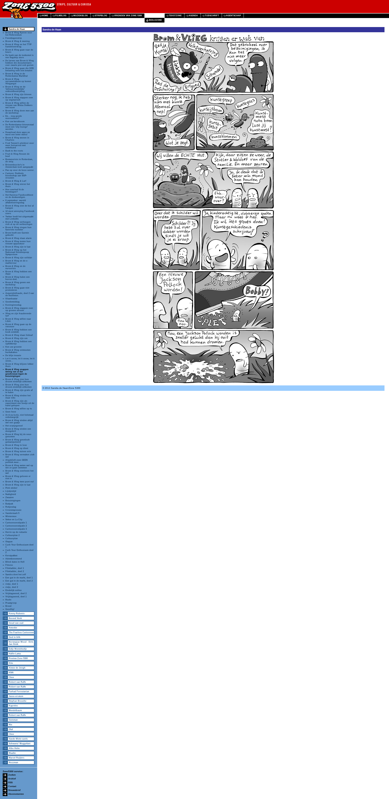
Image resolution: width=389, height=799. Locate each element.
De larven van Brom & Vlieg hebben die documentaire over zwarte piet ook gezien (19, 63)
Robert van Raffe (17, 682)
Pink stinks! (11, 488)
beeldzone (155, 20)
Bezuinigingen (12, 500)
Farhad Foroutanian (19, 691)
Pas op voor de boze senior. (19, 170)
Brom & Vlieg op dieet (16, 448)
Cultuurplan (11, 538)
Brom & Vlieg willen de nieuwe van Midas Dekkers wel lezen (18, 105)
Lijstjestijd (10, 491)
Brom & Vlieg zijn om (16, 338)
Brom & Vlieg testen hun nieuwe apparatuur (18, 242)
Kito (11, 663)
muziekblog (80, 15)
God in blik (14, 637)
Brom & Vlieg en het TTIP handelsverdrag (18, 45)
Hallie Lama (15, 653)
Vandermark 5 (12, 513)
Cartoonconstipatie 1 (16, 523)
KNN (11, 672)
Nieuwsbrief (14, 790)
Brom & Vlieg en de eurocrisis (15, 267)
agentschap (233, 15)
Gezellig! (9, 609)
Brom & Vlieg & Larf (15, 181)
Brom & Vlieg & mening (17, 41)
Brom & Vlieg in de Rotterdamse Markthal (16, 75)
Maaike (12, 753)
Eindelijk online (13, 590)
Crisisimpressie (13, 510)
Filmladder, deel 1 (14, 568)
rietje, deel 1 (11, 584)
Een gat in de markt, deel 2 (19, 581)
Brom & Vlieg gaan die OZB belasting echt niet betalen (19, 69)
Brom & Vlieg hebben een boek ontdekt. (18, 331)
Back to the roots (14, 151)
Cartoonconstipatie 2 (16, 526)
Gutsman (13, 720)
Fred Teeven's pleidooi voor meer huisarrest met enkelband (19, 145)
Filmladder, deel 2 (14, 571)
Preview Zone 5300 (18, 658)
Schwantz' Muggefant (19, 743)
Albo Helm (14, 748)
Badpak (9, 504)
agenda (193, 15)
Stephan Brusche (17, 701)
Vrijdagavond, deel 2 (16, 593)
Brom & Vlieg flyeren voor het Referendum (18, 34)
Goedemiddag (12, 302)
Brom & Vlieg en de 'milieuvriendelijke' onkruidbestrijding (15, 89)
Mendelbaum (15, 710)
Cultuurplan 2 (12, 535)
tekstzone (175, 15)
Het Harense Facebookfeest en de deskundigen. (19, 196)
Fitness (9, 565)
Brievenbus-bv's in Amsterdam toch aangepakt (19, 166)
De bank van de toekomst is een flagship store (19, 56)
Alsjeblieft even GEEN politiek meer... (16, 461)
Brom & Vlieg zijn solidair (18, 257)
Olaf (11, 729)
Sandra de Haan (17, 29)
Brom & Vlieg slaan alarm (18, 238)
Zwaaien (9, 497)
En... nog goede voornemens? (13, 117)
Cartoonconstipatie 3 (16, 529)
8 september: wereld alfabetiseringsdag (15, 201)
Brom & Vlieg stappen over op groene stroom (19, 309)
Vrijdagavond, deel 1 (16, 596)
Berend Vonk (15, 618)
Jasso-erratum (16, 696)
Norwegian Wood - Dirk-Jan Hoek (21, 643)
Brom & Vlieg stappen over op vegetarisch (19, 98)
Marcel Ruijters (16, 758)
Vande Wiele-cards (18, 739)
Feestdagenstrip (13, 38)
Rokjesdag (10, 507)
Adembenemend (13, 559)
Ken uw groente (13, 347)
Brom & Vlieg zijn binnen (18, 94)
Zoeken (12, 775)
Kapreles (13, 706)
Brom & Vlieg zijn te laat (17, 247)
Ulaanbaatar (11, 299)
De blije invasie (13, 355)
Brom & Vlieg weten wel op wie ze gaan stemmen (19, 466)
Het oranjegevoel (14, 426)
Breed (8, 606)
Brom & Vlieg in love (16, 445)
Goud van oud (16, 623)
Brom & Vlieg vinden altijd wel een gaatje (19, 421)
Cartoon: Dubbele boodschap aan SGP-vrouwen (16, 175)
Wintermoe (10, 516)
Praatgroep (11, 603)
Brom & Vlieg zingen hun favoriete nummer (18, 228)
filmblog (60, 15)
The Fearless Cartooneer (21, 632)
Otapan (9, 541)
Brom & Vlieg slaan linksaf (19, 335)
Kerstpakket (11, 555)
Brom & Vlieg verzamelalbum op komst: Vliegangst (18, 81)
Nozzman (13, 762)
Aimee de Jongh (17, 668)
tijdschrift (212, 15)
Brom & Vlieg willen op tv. (18, 409)
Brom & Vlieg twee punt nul (19, 482)
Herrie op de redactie (16, 532)
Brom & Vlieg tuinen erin (18, 451)
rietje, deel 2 (11, 587)
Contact (12, 786)
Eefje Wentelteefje (18, 649)
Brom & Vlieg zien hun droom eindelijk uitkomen (18, 380)
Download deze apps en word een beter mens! (17, 133)
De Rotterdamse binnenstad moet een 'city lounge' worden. (19, 127)
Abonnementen (16, 794)
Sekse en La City (13, 519)
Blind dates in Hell (15, 562)
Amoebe (13, 628)
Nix (10, 724)
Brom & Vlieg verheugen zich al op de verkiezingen (18, 223)
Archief (12, 779)
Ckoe (11, 677)
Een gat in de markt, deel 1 (19, 578)
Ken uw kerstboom (15, 121)
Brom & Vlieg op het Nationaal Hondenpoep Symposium (17, 252)
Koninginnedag (13, 305)
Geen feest (10, 412)
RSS (10, 782)
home (45, 15)
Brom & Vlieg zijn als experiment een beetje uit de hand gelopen (19, 403)
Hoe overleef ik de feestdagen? (14, 190)
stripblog (101, 15)
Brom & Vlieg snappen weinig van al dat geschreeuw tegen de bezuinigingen (17, 372)
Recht (8, 600)
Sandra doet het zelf (15, 574)
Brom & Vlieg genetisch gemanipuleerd (17, 441)
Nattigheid (10, 494)
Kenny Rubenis (17, 613)
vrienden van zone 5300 (128, 15)
